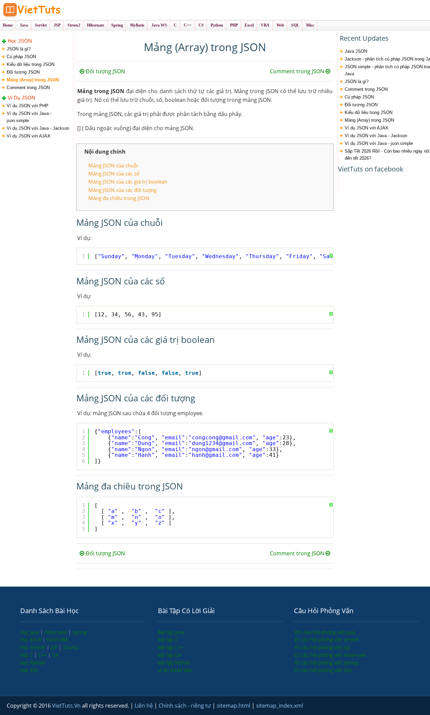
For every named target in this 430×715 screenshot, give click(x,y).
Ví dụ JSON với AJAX (28, 135)
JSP (55, 647)
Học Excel (31, 639)
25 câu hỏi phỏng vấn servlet (326, 639)
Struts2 (71, 647)
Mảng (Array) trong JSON (33, 79)
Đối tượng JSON (23, 72)
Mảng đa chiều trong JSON (118, 198)
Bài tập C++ (170, 647)
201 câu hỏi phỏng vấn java (324, 632)
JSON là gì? (19, 48)
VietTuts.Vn (67, 705)
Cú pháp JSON (21, 56)
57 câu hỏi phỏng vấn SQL (323, 670)
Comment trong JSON (28, 87)
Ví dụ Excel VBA (175, 670)
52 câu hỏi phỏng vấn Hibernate (330, 655)
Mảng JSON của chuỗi (113, 165)
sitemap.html (234, 705)
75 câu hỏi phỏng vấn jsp (322, 647)
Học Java (30, 632)
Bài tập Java (171, 632)
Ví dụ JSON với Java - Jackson (38, 128)
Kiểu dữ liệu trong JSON (30, 64)
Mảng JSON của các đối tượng (122, 190)
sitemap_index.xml (279, 705)
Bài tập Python (174, 663)
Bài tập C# (169, 655)
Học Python (32, 663)
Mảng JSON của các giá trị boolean (127, 181)
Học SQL (29, 670)
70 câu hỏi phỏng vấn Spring (326, 663)
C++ (43, 655)
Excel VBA (57, 639)
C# (55, 655)
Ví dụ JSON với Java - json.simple (29, 117)
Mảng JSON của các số (113, 173)
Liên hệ (144, 705)
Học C (27, 655)
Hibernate (56, 632)
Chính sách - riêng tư (185, 705)
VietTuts (57, 10)
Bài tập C (168, 639)
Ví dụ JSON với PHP (27, 105)
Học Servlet (33, 647)
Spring (79, 632)
